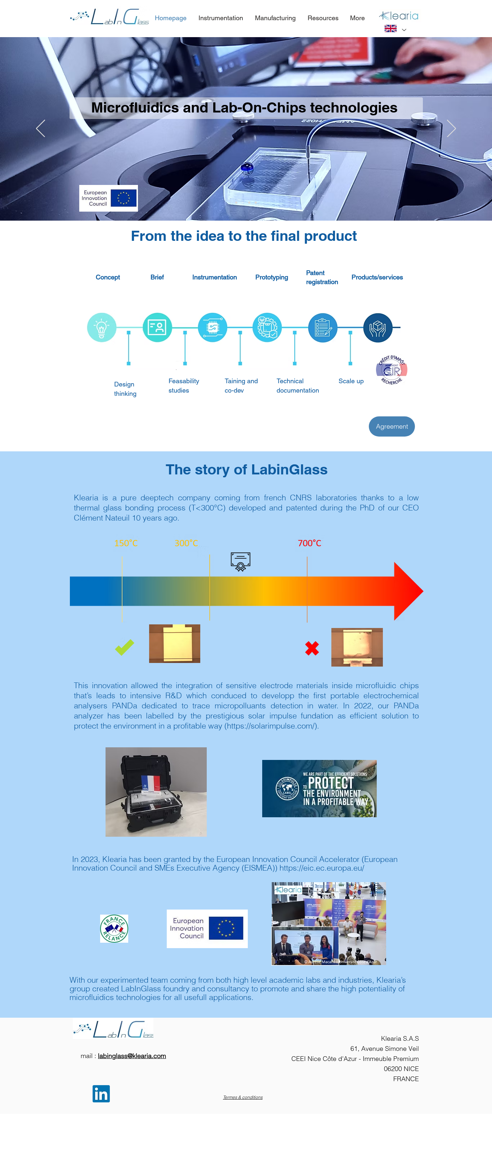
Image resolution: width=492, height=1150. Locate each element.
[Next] (451, 129)
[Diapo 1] (243, 203)
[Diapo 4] (236, 203)
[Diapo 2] (249, 203)
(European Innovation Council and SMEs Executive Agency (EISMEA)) (235, 863)
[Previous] (40, 129)
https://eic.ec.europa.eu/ (321, 868)
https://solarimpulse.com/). (273, 726)
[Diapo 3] (256, 203)
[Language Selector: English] (395, 28)
